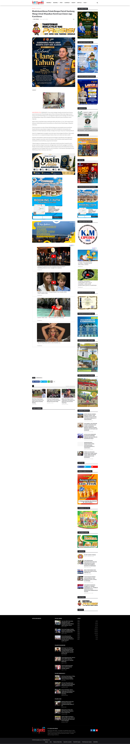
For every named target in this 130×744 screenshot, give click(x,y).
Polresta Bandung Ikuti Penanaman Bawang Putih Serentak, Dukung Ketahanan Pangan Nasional (67, 638)
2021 (88, 631)
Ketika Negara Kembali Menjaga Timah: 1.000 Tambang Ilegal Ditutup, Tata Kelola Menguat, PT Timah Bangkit (90, 417)
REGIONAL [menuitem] (55, 2)
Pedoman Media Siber (57, 741)
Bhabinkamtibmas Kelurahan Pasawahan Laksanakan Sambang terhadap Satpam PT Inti (67, 703)
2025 (88, 623)
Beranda (33, 8)
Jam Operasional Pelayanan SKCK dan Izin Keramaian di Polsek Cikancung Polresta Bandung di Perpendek (90, 563)
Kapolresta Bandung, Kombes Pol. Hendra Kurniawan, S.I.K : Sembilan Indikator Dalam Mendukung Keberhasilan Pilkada (91, 588)
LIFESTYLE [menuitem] (79, 2)
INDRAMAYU (38, 8)
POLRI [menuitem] (85, 2)
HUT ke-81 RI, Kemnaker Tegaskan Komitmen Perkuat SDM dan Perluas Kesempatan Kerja (90, 436)
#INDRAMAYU (39, 377)
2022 (88, 629)
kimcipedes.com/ (38, 739)
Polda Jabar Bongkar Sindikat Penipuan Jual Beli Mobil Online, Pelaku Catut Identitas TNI (68, 630)
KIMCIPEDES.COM (36, 112)
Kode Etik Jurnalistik (68, 741)
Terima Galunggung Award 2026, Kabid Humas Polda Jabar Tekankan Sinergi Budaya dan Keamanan (90, 454)
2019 (88, 635)
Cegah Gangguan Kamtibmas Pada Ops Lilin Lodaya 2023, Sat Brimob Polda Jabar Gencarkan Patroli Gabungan (68, 718)
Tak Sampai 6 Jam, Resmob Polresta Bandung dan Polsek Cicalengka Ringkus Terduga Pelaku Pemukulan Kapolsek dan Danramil (91, 427)
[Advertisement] (53, 362)
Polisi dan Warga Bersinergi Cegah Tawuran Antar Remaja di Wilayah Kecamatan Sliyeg (53, 400)
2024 (88, 625)
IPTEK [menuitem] (61, 2)
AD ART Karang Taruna (90, 554)
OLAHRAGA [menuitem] (67, 2)
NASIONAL (95, 741)
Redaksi (46, 741)
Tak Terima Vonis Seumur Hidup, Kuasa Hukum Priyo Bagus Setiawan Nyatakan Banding (38, 400)
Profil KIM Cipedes (76, 741)
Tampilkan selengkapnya (70, 386)
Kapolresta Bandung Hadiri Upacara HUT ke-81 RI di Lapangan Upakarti (67, 667)
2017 (88, 639)
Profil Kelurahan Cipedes (87, 741)
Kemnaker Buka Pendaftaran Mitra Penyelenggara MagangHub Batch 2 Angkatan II (89, 445)
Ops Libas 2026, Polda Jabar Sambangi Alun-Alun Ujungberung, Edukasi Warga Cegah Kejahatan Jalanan (67, 623)
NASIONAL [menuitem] (49, 2)
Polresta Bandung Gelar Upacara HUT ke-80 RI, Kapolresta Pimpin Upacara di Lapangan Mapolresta (68, 659)
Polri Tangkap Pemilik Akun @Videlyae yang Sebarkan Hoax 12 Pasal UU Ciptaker (90, 578)
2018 (88, 637)
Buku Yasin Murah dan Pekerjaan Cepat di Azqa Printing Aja (90, 571)
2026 (88, 621)
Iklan (51, 741)
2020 (88, 633)
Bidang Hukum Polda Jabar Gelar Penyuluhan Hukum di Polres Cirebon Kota (67, 711)
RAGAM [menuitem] (73, 2)
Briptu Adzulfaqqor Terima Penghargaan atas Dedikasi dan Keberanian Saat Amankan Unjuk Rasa (68, 400)
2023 (88, 627)
